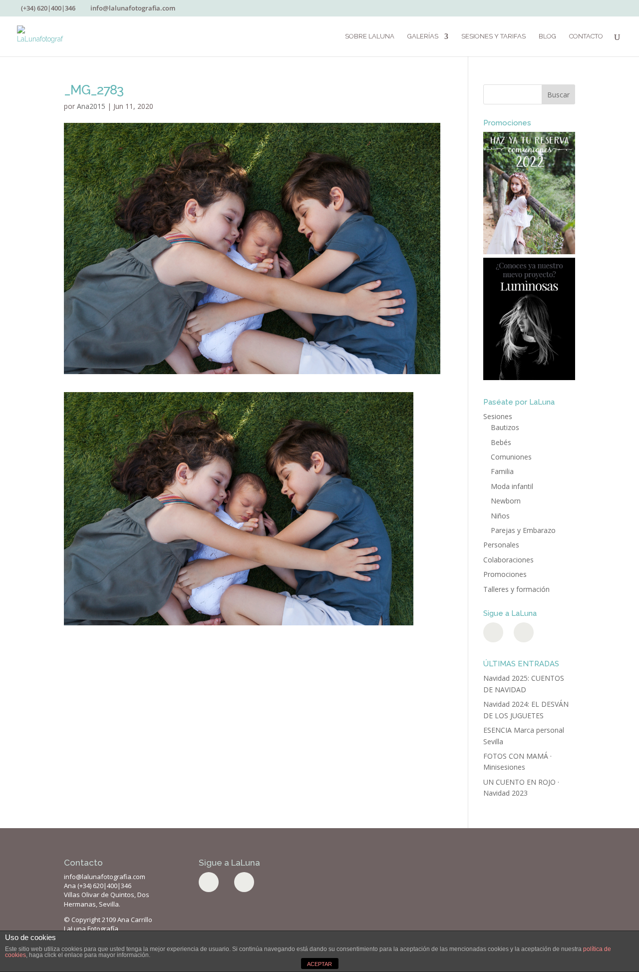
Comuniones (511, 457)
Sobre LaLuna (369, 36)
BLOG (547, 36)
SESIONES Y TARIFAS (493, 36)
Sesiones (497, 416)
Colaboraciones (508, 559)
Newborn (506, 500)
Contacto (586, 36)
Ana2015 (91, 106)
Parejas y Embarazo (523, 530)
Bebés (501, 442)
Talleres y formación (516, 589)
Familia (502, 471)
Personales (501, 544)
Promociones (505, 574)
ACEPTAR (319, 964)
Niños (500, 515)
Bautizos (505, 427)
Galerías (422, 36)
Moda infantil (512, 486)
